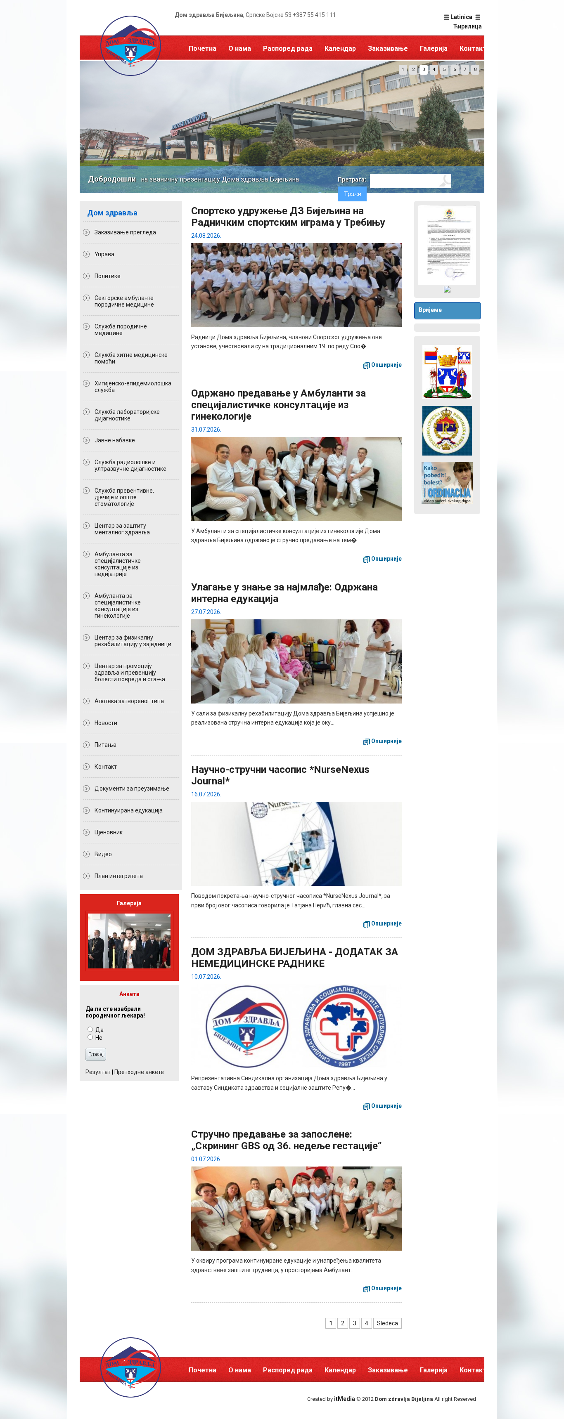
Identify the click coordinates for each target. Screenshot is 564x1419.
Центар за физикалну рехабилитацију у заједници (133, 640)
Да (99, 1030)
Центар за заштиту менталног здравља (122, 529)
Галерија (434, 48)
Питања (105, 744)
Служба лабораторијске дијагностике (127, 415)
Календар (340, 48)
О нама (239, 48)
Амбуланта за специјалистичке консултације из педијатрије (118, 564)
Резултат (98, 1072)
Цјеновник (109, 832)
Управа (104, 254)
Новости (106, 723)
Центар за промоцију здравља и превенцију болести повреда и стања (130, 672)
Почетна (202, 48)
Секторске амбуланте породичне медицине (124, 301)
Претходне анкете (139, 1072)
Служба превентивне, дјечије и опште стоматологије (124, 497)
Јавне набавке (115, 440)
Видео (103, 854)
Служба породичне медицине (121, 329)
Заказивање (388, 48)
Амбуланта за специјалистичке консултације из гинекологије (118, 606)
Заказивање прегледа (125, 232)
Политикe (108, 276)
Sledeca (387, 1323)
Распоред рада (288, 48)
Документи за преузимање (132, 788)
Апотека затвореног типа (129, 701)
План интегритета (119, 876)
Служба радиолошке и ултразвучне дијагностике (130, 465)
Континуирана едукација (129, 810)
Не (98, 1037)
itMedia (344, 1398)
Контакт (473, 48)
